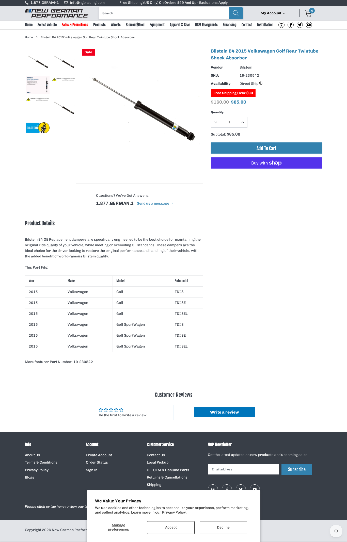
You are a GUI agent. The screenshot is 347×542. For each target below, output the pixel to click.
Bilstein (246, 67)
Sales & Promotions (75, 25)
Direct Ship (249, 83)
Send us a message (153, 203)
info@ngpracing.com (87, 3)
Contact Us (156, 455)
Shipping (154, 485)
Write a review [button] (224, 412)
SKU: (215, 75)
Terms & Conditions (41, 462)
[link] (281, 25)
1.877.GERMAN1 (44, 3)
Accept (171, 527)
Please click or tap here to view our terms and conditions (72, 506)
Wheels (116, 25)
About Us (32, 455)
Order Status (97, 462)
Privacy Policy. (174, 512)
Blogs (29, 477)
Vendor (217, 67)
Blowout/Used (135, 25)
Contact (247, 25)
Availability (221, 83)
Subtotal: (218, 134)
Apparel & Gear (180, 25)
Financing (229, 25)
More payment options (266, 175)
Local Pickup (157, 462)
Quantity (217, 112)
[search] (236, 13)
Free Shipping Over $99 (233, 93)
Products (99, 25)
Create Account (99, 455)
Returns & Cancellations (167, 477)
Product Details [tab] (40, 223)
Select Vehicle (47, 25)
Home (29, 25)
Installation (265, 25)
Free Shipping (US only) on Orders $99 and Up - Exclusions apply (173, 3)
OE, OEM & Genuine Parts (168, 470)
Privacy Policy (37, 470)
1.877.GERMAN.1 (115, 203)
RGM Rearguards (206, 25)
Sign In (91, 470)
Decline (223, 527)
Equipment (157, 25)
